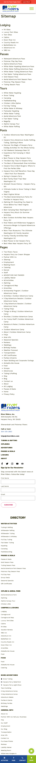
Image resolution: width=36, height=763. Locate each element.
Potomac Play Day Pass (13, 61)
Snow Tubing (9, 95)
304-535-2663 (6, 432)
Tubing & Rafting (10, 373)
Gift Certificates (10, 355)
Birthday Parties (10, 348)
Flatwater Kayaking (11, 111)
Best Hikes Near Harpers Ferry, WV (17, 243)
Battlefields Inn (10, 45)
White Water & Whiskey (13, 108)
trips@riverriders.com (10, 436)
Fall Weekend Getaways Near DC (17, 150)
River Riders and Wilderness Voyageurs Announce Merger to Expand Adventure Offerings (19, 225)
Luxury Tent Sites (11, 32)
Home (6, 391)
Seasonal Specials (11, 340)
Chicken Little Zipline (12, 103)
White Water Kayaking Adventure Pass (19, 66)
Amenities (8, 288)
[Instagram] (12, 464)
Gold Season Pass (11, 77)
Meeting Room (9, 265)
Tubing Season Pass (12, 84)
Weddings (7, 345)
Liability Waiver (10, 278)
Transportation (9, 353)
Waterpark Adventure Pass (14, 59)
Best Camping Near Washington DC (18, 210)
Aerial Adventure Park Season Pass (18, 79)
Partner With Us (10, 257)
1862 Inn (7, 50)
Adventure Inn (9, 48)
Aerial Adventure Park (12, 116)
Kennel (6, 270)
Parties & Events (10, 358)
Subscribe (8, 505)
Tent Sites (8, 35)
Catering (7, 267)
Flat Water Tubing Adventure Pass (17, 74)
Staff (6, 272)
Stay (5, 376)
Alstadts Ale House (11, 363)
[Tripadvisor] (22, 464)
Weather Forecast (11, 350)
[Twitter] (7, 464)
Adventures (8, 371)
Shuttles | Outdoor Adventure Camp (18, 316)
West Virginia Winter (12, 194)
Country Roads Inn (11, 42)
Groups (7, 368)
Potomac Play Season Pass (14, 82)
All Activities (9, 280)
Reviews (7, 342)
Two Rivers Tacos (11, 252)
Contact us (8, 381)
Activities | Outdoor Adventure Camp (18, 296)
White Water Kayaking (12, 93)
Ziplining (7, 283)
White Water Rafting (12, 126)
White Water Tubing (11, 113)
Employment (9, 262)
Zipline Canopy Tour (11, 124)
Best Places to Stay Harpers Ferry (17, 158)
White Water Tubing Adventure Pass (18, 72)
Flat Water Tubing (11, 119)
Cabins (6, 37)
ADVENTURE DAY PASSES (14, 275)
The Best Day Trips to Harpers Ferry (18, 161)
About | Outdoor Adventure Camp (17, 332)
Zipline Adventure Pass (13, 64)
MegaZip (7, 121)
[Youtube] (17, 464)
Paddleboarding (10, 101)
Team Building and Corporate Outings (19, 360)
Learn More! (26, 2)
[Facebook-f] (2, 464)
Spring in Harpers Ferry (13, 176)
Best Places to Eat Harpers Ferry (17, 241)
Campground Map (11, 285)
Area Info (7, 337)
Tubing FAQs (9, 309)
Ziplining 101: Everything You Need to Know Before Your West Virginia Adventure (18, 204)
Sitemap (7, 260)
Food (5, 366)
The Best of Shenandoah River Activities (20, 163)
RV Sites (7, 29)
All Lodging (8, 386)
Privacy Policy (9, 394)
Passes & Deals (10, 389)
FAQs (6, 335)
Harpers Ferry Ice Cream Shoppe (17, 254)
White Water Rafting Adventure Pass (18, 69)
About (6, 384)
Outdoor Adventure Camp (14, 329)
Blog (5, 379)
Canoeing (7, 98)
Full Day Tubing (10, 106)
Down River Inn (10, 40)
